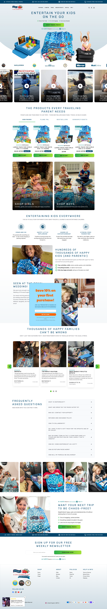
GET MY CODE (45, 314)
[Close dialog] (76, 284)
